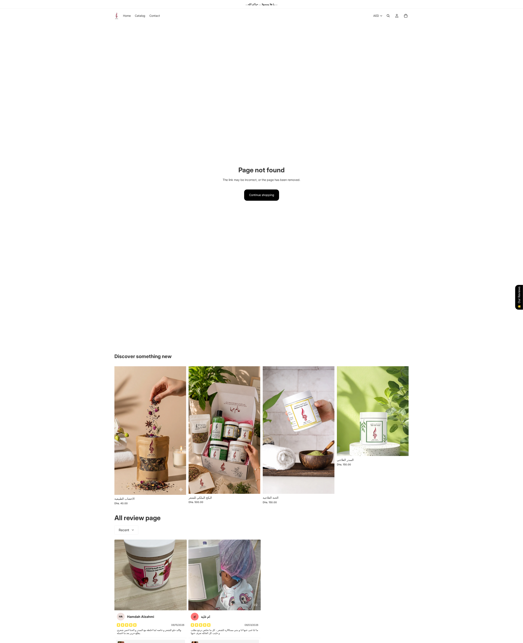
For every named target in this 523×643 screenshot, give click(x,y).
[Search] (388, 15)
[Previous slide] (269, 430)
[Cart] (405, 15)
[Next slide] (328, 430)
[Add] (179, 488)
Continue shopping (261, 195)
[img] (126, 625)
